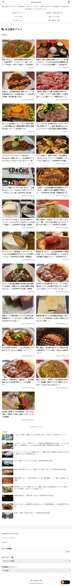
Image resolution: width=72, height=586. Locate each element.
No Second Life (36, 2)
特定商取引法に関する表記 (10, 533)
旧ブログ (5, 542)
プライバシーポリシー (9, 538)
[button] (66, 360)
